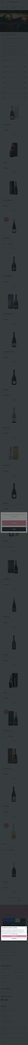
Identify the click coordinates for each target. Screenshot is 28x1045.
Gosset (5, 162)
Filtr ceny (5, 93)
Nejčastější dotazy (5, 969)
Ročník (4, 87)
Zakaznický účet (19, 969)
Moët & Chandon (7, 730)
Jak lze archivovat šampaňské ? (8, 955)
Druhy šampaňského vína (7, 949)
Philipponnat (6, 238)
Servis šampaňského (6, 958)
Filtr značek (5, 66)
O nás (2, 972)
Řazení (4, 98)
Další (19, 900)
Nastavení (14, 938)
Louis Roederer (7, 124)
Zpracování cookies (14, 933)
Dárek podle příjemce (14, 7)
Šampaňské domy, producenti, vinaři (10, 952)
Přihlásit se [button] (22, 2)
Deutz (4, 844)
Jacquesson (6, 806)
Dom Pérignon (7, 579)
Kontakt (17, 975)
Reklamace (3, 981)
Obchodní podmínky (6, 975)
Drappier (5, 654)
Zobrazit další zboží (14, 898)
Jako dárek (6, 7)
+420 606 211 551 (4, 1020)
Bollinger (5, 389)
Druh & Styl (5, 72)
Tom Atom (23, 1037)
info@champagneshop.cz (7, 1022)
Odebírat (14, 924)
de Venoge (5, 882)
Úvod (2, 7)
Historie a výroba (5, 946)
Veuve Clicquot (7, 768)
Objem (4, 77)
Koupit (14, 134)
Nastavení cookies (19, 978)
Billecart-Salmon (7, 200)
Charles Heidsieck (8, 276)
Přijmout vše (14, 936)
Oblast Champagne (6, 943)
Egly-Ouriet (6, 427)
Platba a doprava (5, 978)
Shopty (15, 1037)
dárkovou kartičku (6, 52)
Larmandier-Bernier (8, 351)
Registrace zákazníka (20, 972)
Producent (5, 82)
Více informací (5, 60)
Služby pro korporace (6, 992)
